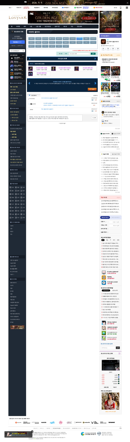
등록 (94, 117)
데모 (18, 211)
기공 (24, 194)
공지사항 (94, 428)
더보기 (115, 387)
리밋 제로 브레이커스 (15, 313)
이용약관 (48, 428)
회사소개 (35, 428)
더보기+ (118, 35)
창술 (13, 197)
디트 (13, 187)
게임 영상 (12, 299)
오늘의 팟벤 (13, 266)
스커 (18, 197)
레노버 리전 (13, 308)
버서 (24, 187)
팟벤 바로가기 (13, 282)
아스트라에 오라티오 (15, 319)
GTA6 (11, 322)
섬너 (13, 207)
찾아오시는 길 (87, 428)
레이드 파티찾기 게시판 (15, 176)
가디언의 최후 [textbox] (73, 53)
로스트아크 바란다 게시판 (16, 165)
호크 (24, 201)
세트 (61, 53)
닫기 (32, 431)
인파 (18, 194)
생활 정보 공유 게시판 (15, 156)
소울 (13, 214)
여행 (11, 294)
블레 (13, 211)
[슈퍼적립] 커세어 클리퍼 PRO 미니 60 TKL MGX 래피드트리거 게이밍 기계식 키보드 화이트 (110, 209)
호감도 (11, 231)
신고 (96, 99)
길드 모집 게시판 (14, 173)
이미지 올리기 (92, 89)
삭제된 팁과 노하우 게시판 (16, 95)
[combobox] (79, 53)
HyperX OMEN (14, 305)
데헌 (13, 201)
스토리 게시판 (13, 151)
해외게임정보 (13, 297)
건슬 (18, 204)
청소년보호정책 (66, 428)
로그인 (115, 7)
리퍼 (24, 211)
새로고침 (117, 128)
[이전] (29, 83)
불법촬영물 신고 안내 (76, 428)
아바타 (11, 226)
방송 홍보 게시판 (14, 179)
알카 (18, 207)
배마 (13, 194)
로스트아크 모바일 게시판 (16, 128)
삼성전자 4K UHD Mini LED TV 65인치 (110, 203)
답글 (92, 99)
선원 (11, 228)
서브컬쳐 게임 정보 (14, 302)
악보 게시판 (13, 154)
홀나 (13, 190)
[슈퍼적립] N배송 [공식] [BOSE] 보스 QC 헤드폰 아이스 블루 (110, 200)
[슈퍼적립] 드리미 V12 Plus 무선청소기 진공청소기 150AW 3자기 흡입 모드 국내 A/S (110, 212)
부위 (66, 53)
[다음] (95, 58)
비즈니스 (42, 428)
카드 (11, 234)
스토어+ (118, 55)
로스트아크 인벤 (18, 31)
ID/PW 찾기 (20, 45)
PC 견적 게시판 (13, 271)
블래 (18, 201)
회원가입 (13, 45)
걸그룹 (11, 291)
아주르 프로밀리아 (14, 316)
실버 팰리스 (13, 311)
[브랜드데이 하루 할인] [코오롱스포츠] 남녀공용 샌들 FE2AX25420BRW (110, 206)
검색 (23, 50)
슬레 (18, 190)
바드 (24, 204)
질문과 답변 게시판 (14, 140)
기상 (24, 214)
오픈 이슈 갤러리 (14, 260)
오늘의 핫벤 (13, 263)
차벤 (11, 288)
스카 (13, 204)
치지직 (11, 285)
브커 (24, 197)
